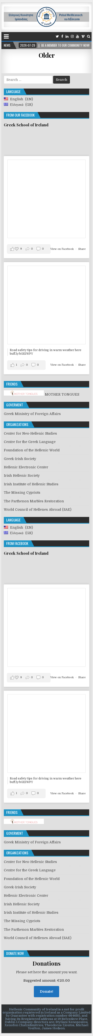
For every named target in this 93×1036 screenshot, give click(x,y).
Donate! (46, 991)
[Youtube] (77, 36)
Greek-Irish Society (20, 459)
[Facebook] (62, 36)
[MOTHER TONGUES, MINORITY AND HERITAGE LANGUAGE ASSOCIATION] (24, 823)
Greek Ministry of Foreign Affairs (32, 414)
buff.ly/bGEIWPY (21, 353)
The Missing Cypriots (22, 492)
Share (82, 249)
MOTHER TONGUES (61, 394)
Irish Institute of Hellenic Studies (31, 484)
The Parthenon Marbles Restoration (34, 501)
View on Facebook (62, 249)
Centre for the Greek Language (30, 442)
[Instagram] (72, 36)
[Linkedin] (67, 36)
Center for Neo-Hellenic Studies (30, 433)
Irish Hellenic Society (22, 475)
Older (47, 55)
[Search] (88, 36)
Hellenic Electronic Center (26, 467)
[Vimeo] (83, 36)
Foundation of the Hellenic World (32, 450)
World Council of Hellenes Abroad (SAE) (37, 509)
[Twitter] (57, 36)
